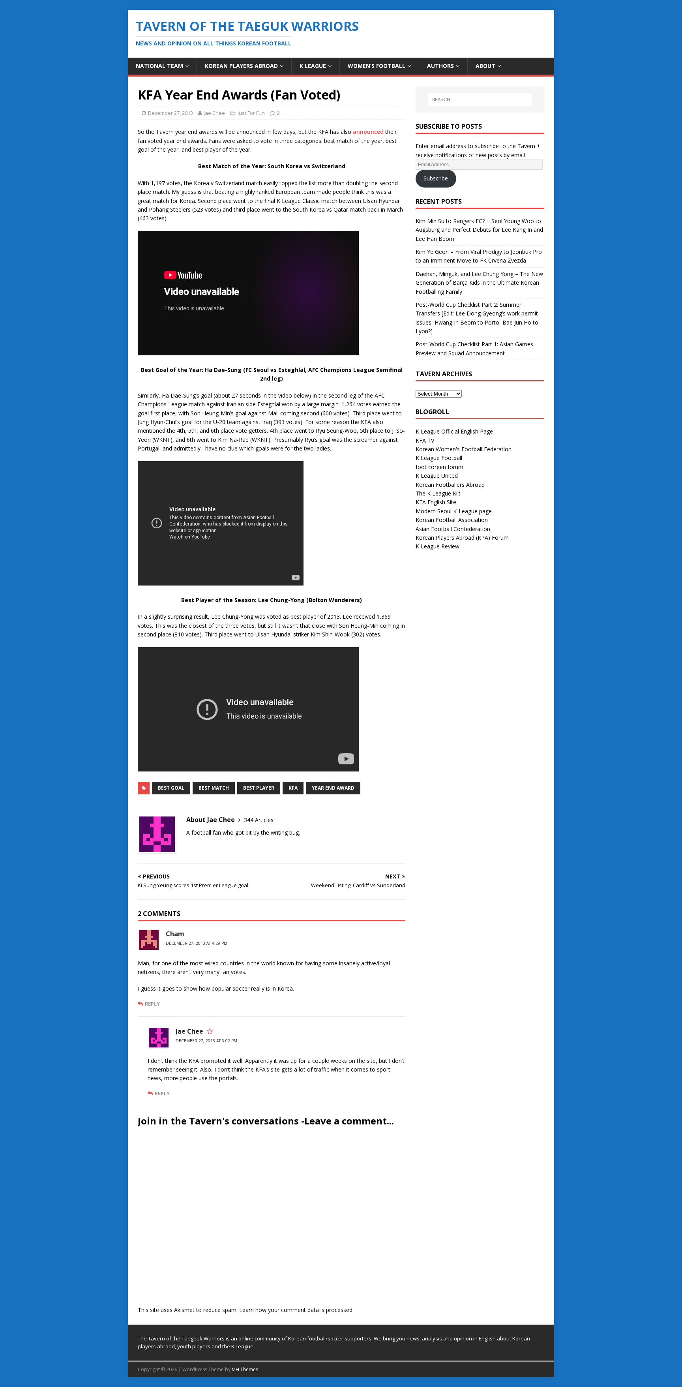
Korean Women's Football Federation (464, 449)
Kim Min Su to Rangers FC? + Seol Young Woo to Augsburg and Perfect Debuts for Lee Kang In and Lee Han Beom (479, 229)
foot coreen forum (439, 467)
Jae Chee (214, 112)
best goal (171, 788)
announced (368, 131)
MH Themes (245, 1369)
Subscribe (435, 178)
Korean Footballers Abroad (450, 484)
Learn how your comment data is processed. (296, 1310)
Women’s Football (376, 65)
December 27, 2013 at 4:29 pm (196, 943)
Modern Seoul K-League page (454, 511)
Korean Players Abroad (241, 65)
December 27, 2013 (170, 112)
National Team (159, 65)
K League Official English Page (454, 431)
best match (214, 788)
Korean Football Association (452, 520)
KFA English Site (436, 502)
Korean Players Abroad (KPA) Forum (462, 537)
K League (313, 65)
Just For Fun (251, 112)
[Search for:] (480, 99)
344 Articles (259, 820)
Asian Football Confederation (453, 529)
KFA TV (425, 440)
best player (258, 788)
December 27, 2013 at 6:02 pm (206, 1041)
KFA (293, 788)
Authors (440, 65)
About (485, 65)
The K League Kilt (438, 493)
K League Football (439, 458)
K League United (437, 475)
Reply (152, 1003)
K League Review (437, 546)
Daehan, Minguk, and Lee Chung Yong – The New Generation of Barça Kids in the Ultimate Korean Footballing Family (479, 282)
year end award (333, 788)
